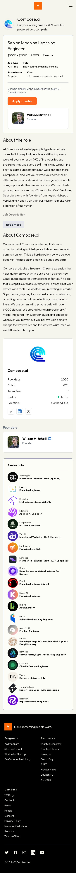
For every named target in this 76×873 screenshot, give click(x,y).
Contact (9, 800)
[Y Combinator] (38, 6)
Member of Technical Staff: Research (40, 537)
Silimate (23, 510)
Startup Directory (51, 744)
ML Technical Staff (29, 525)
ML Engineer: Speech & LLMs (35, 502)
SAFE (44, 764)
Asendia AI (24, 628)
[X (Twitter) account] (28, 411)
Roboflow (23, 698)
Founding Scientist (29, 549)
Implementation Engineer (34, 701)
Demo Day (47, 759)
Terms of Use (11, 836)
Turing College (26, 687)
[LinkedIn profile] (19, 411)
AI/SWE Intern (27, 607)
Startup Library (50, 749)
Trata (22, 675)
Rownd (22, 568)
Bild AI (22, 604)
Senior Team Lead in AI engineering (39, 689)
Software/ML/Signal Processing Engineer (42, 654)
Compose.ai (28, 19)
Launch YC (47, 774)
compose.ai (56, 299)
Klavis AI (23, 593)
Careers (9, 815)
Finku (22, 616)
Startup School (13, 749)
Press (7, 805)
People (8, 810)
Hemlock (23, 651)
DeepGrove (25, 522)
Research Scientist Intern (33, 678)
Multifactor (25, 546)
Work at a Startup (15, 754)
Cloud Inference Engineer (33, 666)
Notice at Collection (15, 826)
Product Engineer (29, 631)
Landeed (23, 557)
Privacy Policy (12, 821)
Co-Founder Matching (17, 759)
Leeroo (22, 487)
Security (9, 831)
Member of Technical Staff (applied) (39, 478)
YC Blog (9, 795)
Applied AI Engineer (30, 513)
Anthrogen (24, 475)
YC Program (11, 744)
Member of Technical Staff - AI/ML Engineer (43, 560)
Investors (46, 754)
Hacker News (48, 769)
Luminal (23, 663)
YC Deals (46, 779)
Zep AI (22, 534)
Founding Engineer (29, 490)
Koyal (22, 581)
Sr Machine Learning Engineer (36, 619)
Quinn (22, 638)
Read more (13, 224)
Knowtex (23, 499)
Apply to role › (22, 101)
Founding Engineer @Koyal (34, 584)
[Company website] (11, 411)
